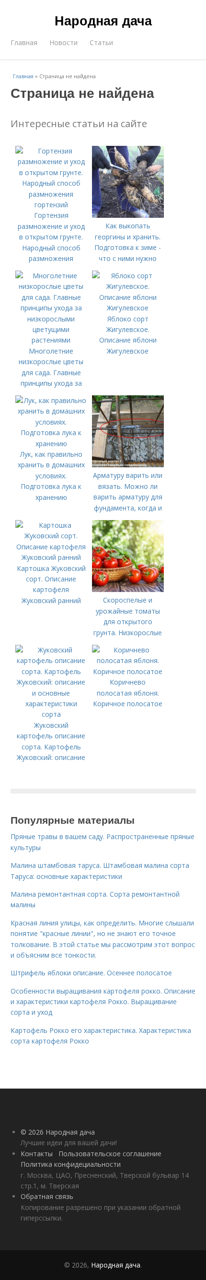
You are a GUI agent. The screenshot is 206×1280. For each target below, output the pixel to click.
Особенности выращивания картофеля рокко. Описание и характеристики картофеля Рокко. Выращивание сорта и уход (103, 1001)
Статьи (101, 42)
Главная (24, 42)
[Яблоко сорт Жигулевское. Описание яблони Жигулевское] (128, 307)
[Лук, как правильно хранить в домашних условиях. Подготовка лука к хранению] (51, 443)
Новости (63, 42)
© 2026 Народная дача (58, 1132)
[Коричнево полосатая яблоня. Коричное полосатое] (128, 671)
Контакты (37, 1153)
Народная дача (103, 20)
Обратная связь (47, 1196)
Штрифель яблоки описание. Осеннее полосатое (91, 972)
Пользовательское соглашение (109, 1153)
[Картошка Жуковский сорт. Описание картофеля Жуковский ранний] (51, 557)
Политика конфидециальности (71, 1164)
